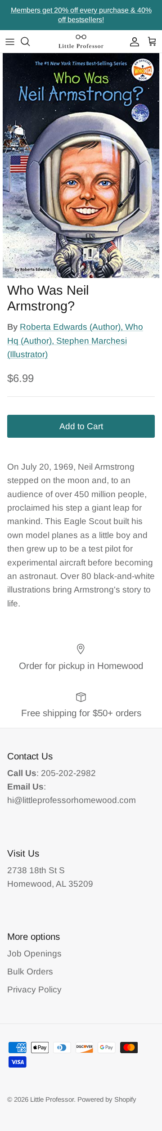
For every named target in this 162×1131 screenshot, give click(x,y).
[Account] (132, 41)
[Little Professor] (81, 41)
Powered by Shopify (106, 1099)
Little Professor (52, 1099)
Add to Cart (81, 426)
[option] (81, 165)
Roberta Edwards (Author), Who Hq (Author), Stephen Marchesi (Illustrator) (75, 340)
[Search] (30, 41)
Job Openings (34, 953)
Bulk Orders (30, 971)
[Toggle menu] (10, 41)
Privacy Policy (34, 989)
